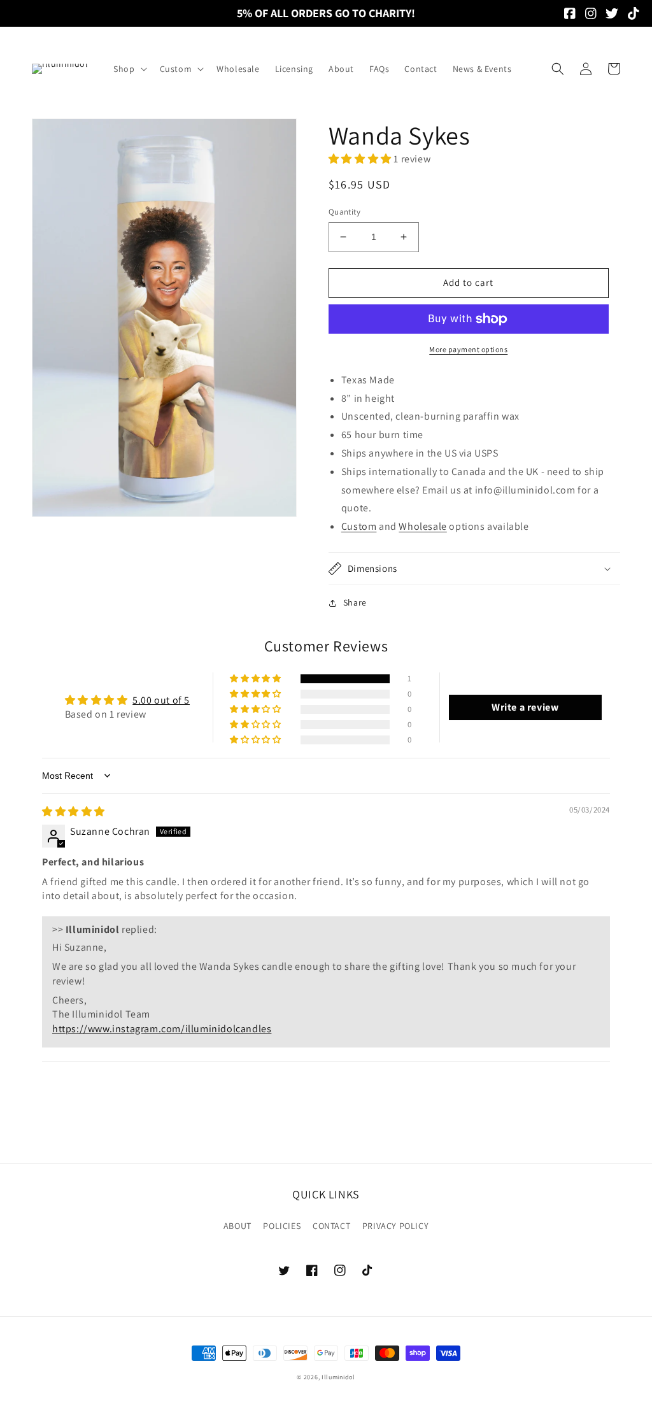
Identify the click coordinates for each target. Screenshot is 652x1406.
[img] (73, 811)
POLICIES (282, 1226)
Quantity (344, 211)
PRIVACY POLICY (395, 1226)
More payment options (468, 349)
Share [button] (355, 602)
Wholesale (422, 526)
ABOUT (237, 1226)
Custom (359, 526)
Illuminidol (338, 1377)
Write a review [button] (525, 707)
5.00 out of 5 (161, 700)
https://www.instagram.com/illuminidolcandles (161, 1028)
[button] (129, 68)
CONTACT (331, 1226)
